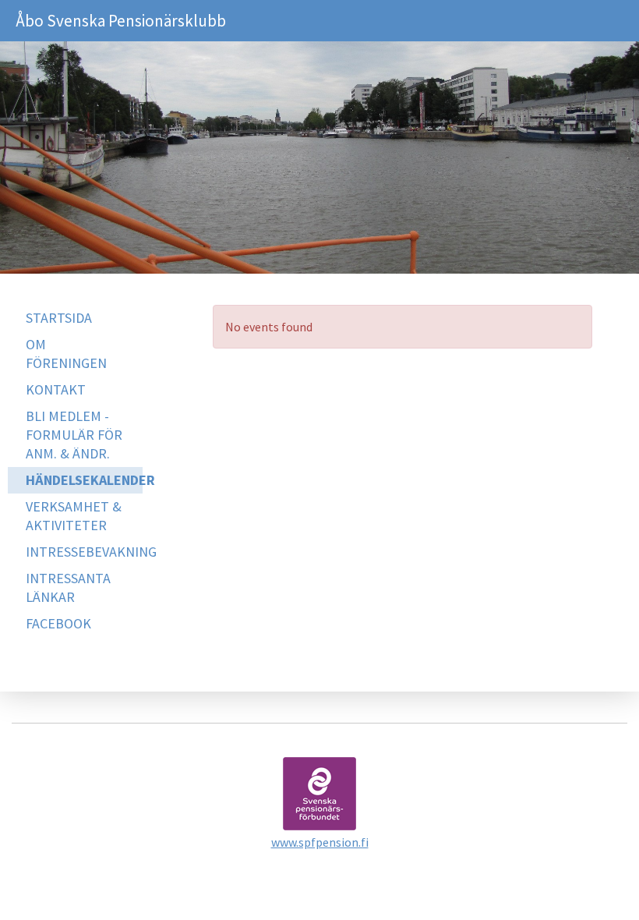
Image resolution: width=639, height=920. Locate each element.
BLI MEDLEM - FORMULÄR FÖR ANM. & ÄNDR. (74, 434)
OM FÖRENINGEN (66, 353)
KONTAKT (56, 389)
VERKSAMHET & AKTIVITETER (74, 515)
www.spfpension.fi (320, 842)
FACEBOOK (58, 623)
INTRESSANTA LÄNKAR (68, 587)
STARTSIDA (59, 318)
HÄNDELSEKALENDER (84, 480)
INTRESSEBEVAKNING (84, 552)
